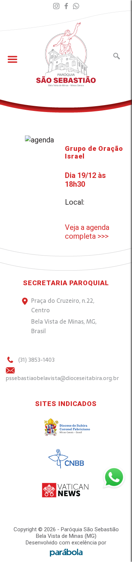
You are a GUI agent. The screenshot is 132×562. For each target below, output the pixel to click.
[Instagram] (56, 6)
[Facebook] (66, 6)
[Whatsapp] (76, 6)
